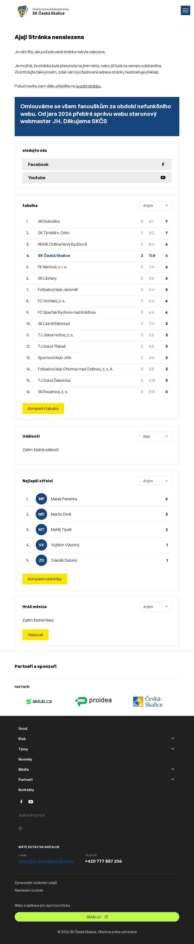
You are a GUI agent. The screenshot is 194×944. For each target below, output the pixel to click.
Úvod (22, 728)
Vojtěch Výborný (65, 545)
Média (23, 769)
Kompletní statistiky (45, 579)
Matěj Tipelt (61, 529)
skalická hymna (31, 815)
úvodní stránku (88, 86)
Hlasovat (35, 634)
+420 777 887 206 (103, 861)
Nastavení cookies (29, 890)
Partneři (25, 780)
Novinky (25, 759)
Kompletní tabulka (43, 408)
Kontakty (26, 790)
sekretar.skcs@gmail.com (46, 861)
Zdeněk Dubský (64, 560)
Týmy (23, 749)
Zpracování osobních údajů (36, 883)
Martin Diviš (61, 514)
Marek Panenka (64, 498)
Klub (22, 739)
